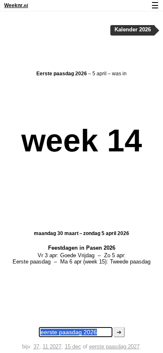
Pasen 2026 (100, 248)
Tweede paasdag (130, 261)
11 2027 (52, 346)
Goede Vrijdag (77, 255)
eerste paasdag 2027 (114, 346)
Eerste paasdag (32, 261)
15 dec (73, 346)
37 (36, 346)
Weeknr (16, 5)
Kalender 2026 (133, 30)
